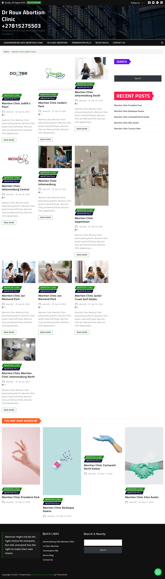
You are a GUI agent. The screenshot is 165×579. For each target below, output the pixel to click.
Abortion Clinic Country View (127, 128)
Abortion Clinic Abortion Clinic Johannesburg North (18, 375)
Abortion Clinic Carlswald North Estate (131, 117)
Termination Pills (81, 42)
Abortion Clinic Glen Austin (126, 122)
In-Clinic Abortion (57, 42)
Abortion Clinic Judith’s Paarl (24, 51)
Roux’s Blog (102, 42)
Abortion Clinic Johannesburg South (87, 94)
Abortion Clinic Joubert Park (52, 104)
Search (122, 61)
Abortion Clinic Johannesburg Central (15, 187)
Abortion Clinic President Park (128, 105)
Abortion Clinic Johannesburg (47, 182)
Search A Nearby (95, 534)
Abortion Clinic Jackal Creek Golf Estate (88, 297)
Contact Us (119, 42)
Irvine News (48, 574)
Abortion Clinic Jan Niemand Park (13, 297)
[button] (158, 572)
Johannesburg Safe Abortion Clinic (23, 42)
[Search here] (162, 42)
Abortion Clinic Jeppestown (84, 220)
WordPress (36, 574)
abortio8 (9, 112)
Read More (9, 140)
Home (6, 51)
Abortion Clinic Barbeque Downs (129, 111)
